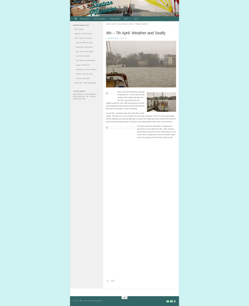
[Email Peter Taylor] (167, 301)
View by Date (84, 19)
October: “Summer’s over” (84, 74)
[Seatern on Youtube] (171, 301)
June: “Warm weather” (83, 56)
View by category (99, 19)
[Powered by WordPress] (80, 300)
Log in (136, 19)
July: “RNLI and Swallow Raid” (86, 60)
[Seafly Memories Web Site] (174, 301)
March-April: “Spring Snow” (84, 47)
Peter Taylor (113, 38)
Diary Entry (111, 24)
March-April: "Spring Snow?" (135, 24)
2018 (119, 24)
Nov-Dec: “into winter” (83, 78)
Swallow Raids (114, 19)
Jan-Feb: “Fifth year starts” (84, 42)
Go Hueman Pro (97, 301)
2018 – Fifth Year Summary (83, 38)
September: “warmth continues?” (86, 69)
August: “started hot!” (82, 65)
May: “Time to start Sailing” (84, 51)
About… (127, 19)
